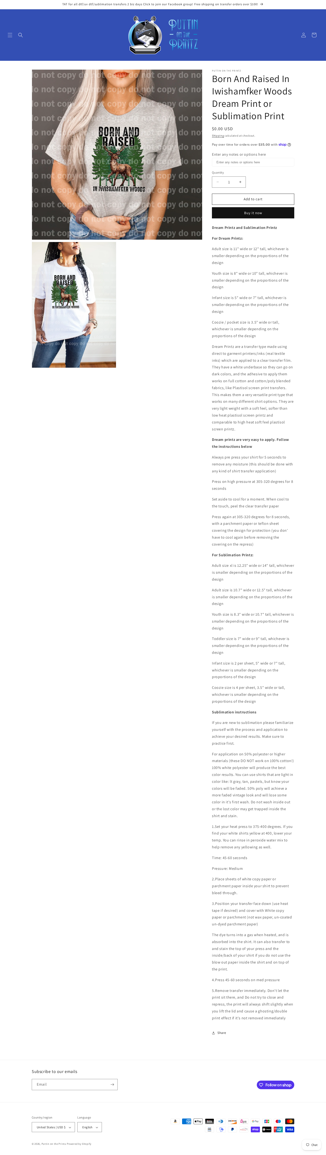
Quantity (218, 172)
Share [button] (221, 1033)
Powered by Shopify (79, 1144)
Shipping (218, 135)
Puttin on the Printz (54, 1144)
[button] (10, 35)
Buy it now (253, 213)
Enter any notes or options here (239, 154)
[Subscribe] (112, 1084)
